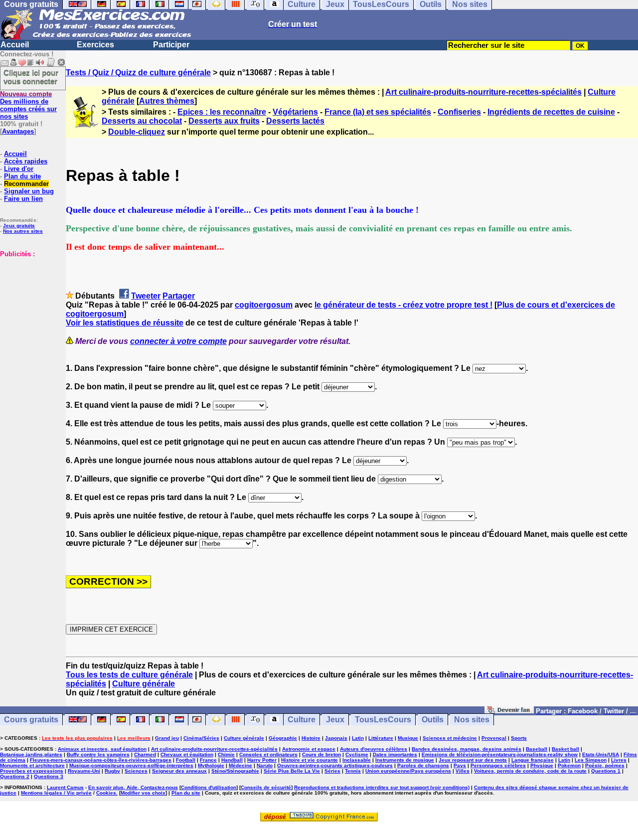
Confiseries (459, 112)
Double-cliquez (136, 132)
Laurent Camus (65, 787)
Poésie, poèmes (605, 765)
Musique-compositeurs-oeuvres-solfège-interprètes (131, 765)
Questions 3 (48, 776)
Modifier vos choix (143, 793)
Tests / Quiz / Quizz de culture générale (138, 72)
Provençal (493, 738)
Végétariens (295, 112)
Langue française (532, 760)
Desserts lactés (295, 121)
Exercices (95, 44)
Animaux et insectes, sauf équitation (102, 749)
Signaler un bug (29, 191)
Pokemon (569, 765)
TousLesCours (383, 719)
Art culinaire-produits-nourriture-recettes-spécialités (483, 92)
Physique (541, 765)
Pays (460, 765)
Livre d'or (18, 168)
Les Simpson (591, 760)
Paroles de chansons (423, 765)
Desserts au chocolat (142, 121)
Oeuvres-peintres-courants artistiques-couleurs (335, 765)
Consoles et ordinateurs (268, 754)
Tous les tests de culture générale (129, 674)
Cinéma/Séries (201, 738)
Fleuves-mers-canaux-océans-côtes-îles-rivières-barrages (100, 760)
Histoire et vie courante (309, 760)
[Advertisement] (30, 307)
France (208, 760)
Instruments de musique (404, 760)
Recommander (26, 183)
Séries (332, 771)
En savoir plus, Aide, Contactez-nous (133, 787)
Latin (358, 738)
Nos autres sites (23, 231)
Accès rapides (25, 161)
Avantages (18, 131)
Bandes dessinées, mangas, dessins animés (466, 749)
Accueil (14, 44)
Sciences (136, 771)
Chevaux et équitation (186, 754)
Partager (178, 296)
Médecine (240, 765)
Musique (408, 738)
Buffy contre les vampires (98, 754)
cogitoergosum (264, 305)
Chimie (226, 754)
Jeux (335, 719)
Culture (302, 719)
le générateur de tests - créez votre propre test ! (403, 305)
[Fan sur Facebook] (509, 710)
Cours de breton (321, 754)
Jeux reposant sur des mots (473, 760)
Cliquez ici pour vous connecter (30, 76)
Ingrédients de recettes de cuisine (551, 112)
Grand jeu (167, 738)
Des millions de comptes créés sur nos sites (28, 105)
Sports (519, 738)
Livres (619, 760)
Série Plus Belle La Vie (292, 771)
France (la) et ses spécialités (377, 112)
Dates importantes (395, 754)
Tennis (353, 771)
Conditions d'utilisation (208, 787)
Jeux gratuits (19, 225)
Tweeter (145, 296)
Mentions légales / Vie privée (56, 793)
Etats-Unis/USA (600, 754)
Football (185, 760)
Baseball (536, 749)
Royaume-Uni (84, 771)
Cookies (106, 793)
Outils (433, 719)
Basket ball (565, 749)
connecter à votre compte (178, 341)
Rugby (112, 771)
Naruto (265, 765)
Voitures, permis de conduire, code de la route (530, 771)
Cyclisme (356, 754)
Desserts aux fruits (224, 121)
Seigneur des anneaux (179, 771)
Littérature (380, 738)
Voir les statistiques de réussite (124, 323)
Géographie (283, 738)
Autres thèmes (166, 101)
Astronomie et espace (308, 749)
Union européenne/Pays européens (408, 771)
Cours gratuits (31, 719)
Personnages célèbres (498, 765)
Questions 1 (606, 771)
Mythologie (211, 765)
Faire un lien (23, 198)
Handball (232, 760)
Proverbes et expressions (31, 771)
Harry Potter (262, 760)
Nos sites (471, 719)
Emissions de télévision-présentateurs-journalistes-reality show (500, 754)
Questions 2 (14, 776)
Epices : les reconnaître (221, 112)
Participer (171, 44)
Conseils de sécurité (266, 787)
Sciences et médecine (450, 738)
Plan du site (22, 176)
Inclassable (356, 760)
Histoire (311, 738)
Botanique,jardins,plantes (31, 754)
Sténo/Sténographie (235, 771)
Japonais (336, 738)
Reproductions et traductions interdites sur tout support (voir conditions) (382, 787)
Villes (463, 771)
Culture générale (143, 683)
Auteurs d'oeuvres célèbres (373, 749)
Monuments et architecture (32, 765)
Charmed (145, 754)
